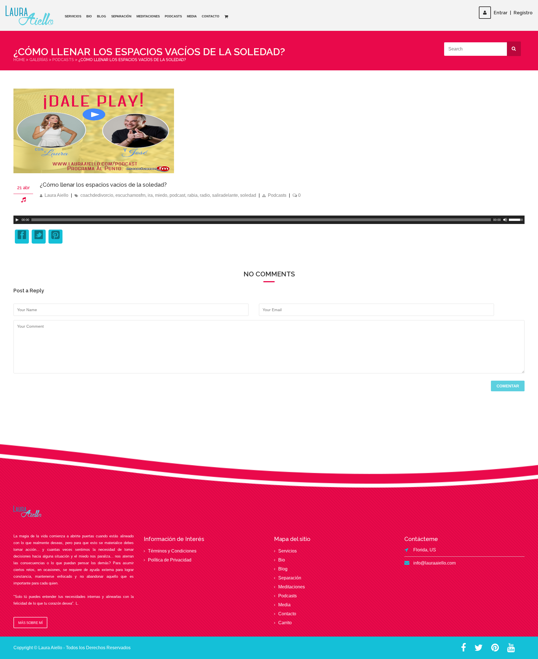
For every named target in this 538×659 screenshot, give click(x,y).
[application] (269, 220)
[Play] (17, 220)
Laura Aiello (56, 195)
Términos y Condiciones (172, 551)
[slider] (517, 219)
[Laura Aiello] (30, 15)
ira (150, 195)
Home (19, 59)
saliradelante (225, 195)
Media (192, 16)
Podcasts (173, 16)
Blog (101, 16)
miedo (161, 195)
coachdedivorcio (96, 195)
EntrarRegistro (513, 12)
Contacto (210, 16)
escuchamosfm (130, 195)
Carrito (285, 622)
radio (205, 195)
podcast (177, 195)
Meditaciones (148, 16)
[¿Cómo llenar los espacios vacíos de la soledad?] (93, 171)
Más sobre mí (30, 623)
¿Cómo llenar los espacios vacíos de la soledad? (103, 184)
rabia (192, 195)
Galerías (38, 59)
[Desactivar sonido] (505, 220)
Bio (89, 16)
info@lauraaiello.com (434, 563)
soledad (248, 195)
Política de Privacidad (169, 560)
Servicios (73, 16)
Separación (121, 16)
